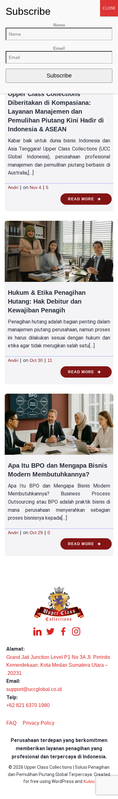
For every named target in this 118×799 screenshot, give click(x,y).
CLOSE (109, 8)
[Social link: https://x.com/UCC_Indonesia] (52, 631)
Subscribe (59, 75)
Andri (13, 187)
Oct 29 (36, 532)
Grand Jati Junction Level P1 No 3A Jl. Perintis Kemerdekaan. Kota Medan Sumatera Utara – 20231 (58, 665)
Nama (59, 24)
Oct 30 (36, 360)
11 (50, 360)
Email (59, 48)
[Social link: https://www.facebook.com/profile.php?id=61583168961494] (65, 631)
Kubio (89, 781)
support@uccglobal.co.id (34, 689)
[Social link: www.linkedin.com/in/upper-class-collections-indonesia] (39, 631)
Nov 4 (35, 187)
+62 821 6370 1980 (28, 705)
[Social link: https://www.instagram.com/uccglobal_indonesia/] (78, 631)
